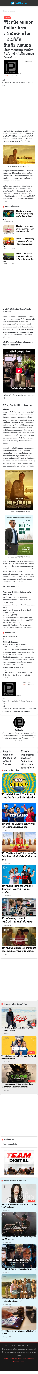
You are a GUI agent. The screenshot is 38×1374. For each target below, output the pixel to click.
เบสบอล (7, 677)
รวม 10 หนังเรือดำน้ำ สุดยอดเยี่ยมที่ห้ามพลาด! (19, 1269)
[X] (19, 744)
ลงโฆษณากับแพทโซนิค (9, 1144)
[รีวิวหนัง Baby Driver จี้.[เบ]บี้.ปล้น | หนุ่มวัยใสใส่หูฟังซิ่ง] (19, 907)
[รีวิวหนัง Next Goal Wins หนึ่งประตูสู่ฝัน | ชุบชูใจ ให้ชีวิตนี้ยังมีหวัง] (8, 213)
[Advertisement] (19, 109)
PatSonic (20, 74)
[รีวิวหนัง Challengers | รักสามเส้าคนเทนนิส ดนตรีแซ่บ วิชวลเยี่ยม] (19, 936)
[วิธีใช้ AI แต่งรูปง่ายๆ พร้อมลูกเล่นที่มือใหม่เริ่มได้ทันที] (19, 1318)
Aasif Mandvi (9, 672)
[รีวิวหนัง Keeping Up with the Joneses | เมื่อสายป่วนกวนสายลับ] (19, 874)
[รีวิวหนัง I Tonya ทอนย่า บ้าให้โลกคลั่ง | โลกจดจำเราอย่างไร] (8, 229)
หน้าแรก (4, 11)
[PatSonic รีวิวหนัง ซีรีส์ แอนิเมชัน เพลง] (19, 3)
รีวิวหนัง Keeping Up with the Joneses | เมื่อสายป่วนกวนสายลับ (17, 889)
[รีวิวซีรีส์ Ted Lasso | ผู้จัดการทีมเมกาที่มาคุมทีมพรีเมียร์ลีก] (19, 812)
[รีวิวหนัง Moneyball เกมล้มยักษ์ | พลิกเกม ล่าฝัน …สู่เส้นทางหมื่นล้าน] (8, 256)
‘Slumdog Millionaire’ (19, 441)
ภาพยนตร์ (11, 11)
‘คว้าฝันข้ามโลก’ (17, 423)
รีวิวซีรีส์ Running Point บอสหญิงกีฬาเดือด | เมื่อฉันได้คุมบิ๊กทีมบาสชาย (19, 856)
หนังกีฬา (28, 675)
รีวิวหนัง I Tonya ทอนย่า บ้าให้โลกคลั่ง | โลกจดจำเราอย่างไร (25, 229)
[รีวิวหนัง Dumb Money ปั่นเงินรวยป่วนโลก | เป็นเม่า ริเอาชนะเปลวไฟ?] (8, 241)
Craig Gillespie (21, 597)
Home (6, 1359)
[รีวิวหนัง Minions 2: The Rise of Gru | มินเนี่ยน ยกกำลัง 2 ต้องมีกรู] (19, 783)
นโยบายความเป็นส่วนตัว (26, 1359)
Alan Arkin (22, 672)
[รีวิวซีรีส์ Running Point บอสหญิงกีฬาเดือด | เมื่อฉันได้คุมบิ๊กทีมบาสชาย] (19, 842)
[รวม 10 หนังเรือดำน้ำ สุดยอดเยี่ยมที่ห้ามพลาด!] (19, 1256)
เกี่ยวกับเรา (13, 1359)
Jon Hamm (17, 675)
